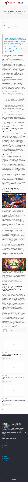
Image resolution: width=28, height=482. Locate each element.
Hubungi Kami (7, 465)
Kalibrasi (6, 445)
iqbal (16, 25)
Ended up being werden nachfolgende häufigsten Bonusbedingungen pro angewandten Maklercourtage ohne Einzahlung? (16, 50)
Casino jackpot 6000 (10, 80)
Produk (5, 460)
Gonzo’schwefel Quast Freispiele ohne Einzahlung (15, 41)
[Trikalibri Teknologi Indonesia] (14, 3)
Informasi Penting (7, 462)
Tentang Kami (7, 458)
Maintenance (6, 447)
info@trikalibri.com (9, 435)
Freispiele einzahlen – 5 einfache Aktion (13, 46)
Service (5, 449)
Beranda (5, 456)
